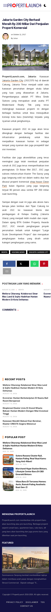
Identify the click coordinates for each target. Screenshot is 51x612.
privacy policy (14, 602)
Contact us (26, 606)
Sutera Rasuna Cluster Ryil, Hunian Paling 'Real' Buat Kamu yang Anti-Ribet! (31, 458)
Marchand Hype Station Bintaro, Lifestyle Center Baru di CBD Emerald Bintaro (31, 471)
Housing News (18, 252)
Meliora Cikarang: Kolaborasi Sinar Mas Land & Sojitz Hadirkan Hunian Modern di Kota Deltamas (20, 296)
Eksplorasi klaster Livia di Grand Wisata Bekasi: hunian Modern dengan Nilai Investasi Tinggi (25, 411)
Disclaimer (32, 602)
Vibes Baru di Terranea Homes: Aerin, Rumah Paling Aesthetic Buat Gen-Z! (31, 484)
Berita (4, 252)
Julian (15, 38)
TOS (43, 602)
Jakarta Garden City (12, 80)
